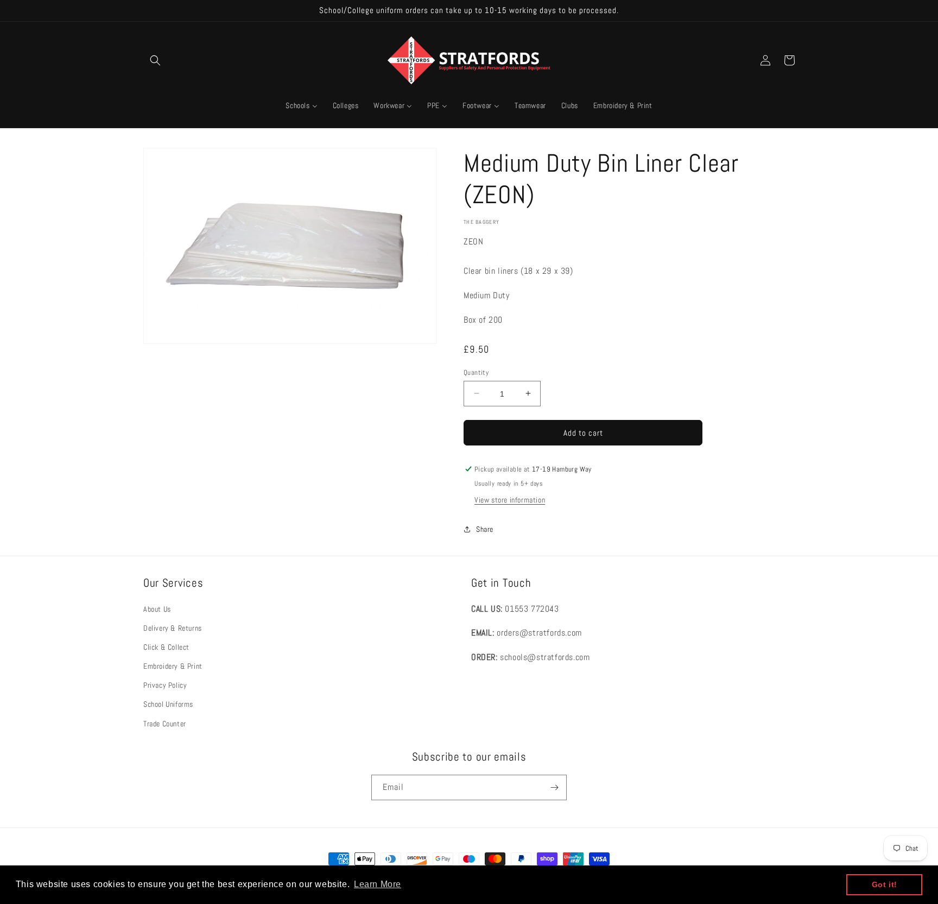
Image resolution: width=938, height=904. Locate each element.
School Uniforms (168, 704)
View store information (509, 500)
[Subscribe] (554, 787)
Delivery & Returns (172, 628)
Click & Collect (166, 647)
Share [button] (484, 529)
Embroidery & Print (172, 666)
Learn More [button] (377, 884)
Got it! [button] (884, 884)
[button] (155, 60)
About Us (157, 608)
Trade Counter (164, 724)
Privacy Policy (165, 685)
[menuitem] (301, 105)
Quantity (476, 371)
